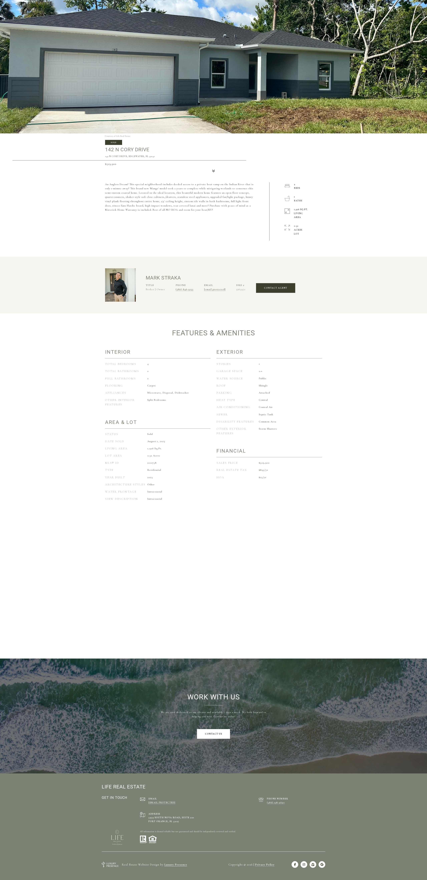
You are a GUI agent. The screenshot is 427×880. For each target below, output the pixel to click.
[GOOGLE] (322, 864)
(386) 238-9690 (276, 802)
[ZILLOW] (313, 864)
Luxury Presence (175, 864)
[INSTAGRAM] (304, 864)
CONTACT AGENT (275, 287)
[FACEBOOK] (295, 864)
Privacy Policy (265, 864)
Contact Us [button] (213, 733)
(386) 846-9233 (184, 289)
